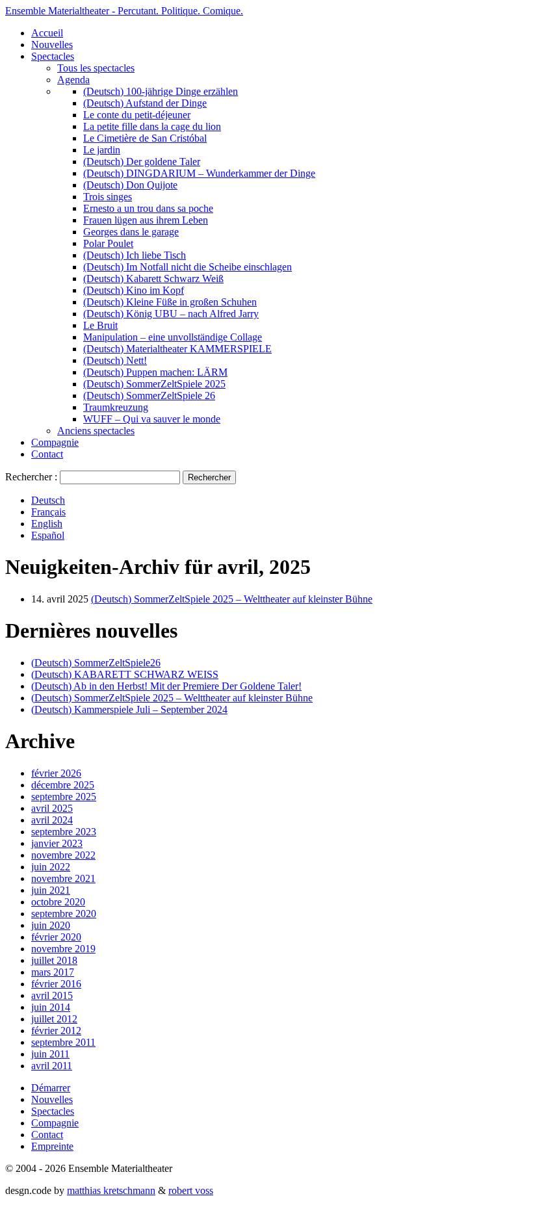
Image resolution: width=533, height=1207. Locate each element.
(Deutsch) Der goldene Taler (141, 161)
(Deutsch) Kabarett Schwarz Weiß (153, 278)
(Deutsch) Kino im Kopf (133, 290)
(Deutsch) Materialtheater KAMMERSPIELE (177, 348)
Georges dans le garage (131, 231)
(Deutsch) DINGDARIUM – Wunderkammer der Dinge (199, 173)
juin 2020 (50, 925)
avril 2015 (52, 995)
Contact (47, 454)
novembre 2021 (63, 878)
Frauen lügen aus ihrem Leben (145, 220)
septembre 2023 (63, 831)
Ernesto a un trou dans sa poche (148, 208)
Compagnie (55, 442)
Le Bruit (100, 325)
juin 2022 (50, 866)
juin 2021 (50, 890)
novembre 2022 (63, 855)
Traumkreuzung (115, 407)
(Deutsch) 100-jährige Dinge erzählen (160, 91)
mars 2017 (52, 972)
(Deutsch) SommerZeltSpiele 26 (149, 395)
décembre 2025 (62, 784)
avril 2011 (51, 1065)
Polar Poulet (108, 243)
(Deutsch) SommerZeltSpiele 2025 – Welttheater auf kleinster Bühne (231, 598)
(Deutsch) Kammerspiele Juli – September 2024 (129, 709)
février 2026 (56, 773)
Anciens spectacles (96, 430)
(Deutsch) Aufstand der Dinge (145, 103)
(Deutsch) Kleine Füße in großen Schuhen (170, 301)
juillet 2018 (54, 960)
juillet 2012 (54, 1018)
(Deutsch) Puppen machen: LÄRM (155, 372)
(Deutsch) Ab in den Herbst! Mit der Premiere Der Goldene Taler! (166, 686)
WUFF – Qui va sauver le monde (151, 418)
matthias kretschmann (111, 1190)
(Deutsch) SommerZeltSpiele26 (96, 662)
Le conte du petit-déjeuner (136, 114)
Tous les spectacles (96, 67)
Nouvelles (52, 44)
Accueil (47, 32)
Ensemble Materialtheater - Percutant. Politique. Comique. (124, 10)
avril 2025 (52, 808)
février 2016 (56, 983)
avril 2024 (52, 819)
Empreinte (52, 1146)
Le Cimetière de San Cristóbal (145, 138)
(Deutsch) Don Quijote (130, 184)
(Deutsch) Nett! (115, 360)
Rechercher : (31, 476)
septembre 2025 (63, 796)
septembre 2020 (63, 913)
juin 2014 (50, 1007)
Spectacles (52, 56)
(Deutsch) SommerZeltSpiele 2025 (154, 383)
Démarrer (50, 1087)
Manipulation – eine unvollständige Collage (172, 337)
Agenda (73, 79)
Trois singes (107, 196)
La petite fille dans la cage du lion (152, 126)
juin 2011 (50, 1053)
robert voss (190, 1190)
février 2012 (56, 1030)
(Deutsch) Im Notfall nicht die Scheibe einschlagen (187, 266)
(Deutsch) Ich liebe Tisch (134, 255)
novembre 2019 (63, 948)
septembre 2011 (63, 1042)
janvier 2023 (57, 843)
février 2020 (56, 936)
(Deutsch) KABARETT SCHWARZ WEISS (124, 674)
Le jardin (101, 149)
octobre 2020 (58, 901)
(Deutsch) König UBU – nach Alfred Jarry (171, 313)
